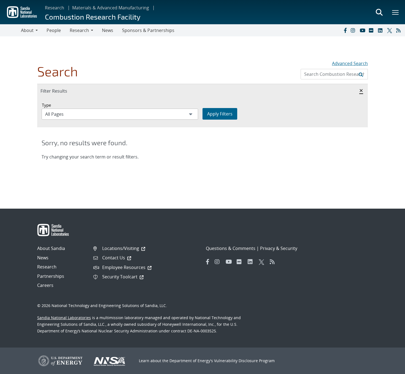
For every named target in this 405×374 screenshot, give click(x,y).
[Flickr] (372, 30)
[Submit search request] (361, 74)
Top (389, 368)
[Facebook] (345, 30)
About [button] (27, 30)
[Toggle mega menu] (396, 12)
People (54, 30)
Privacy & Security (278, 248)
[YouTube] (363, 30)
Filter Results (59, 91)
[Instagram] (354, 30)
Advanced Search (350, 63)
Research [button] (79, 30)
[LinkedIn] (381, 30)
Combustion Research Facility (93, 16)
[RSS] (399, 30)
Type (46, 105)
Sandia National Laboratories (64, 317)
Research (54, 8)
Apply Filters (220, 114)
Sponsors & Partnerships (148, 30)
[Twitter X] (390, 30)
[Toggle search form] (379, 12)
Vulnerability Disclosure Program (244, 360)
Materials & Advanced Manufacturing (110, 8)
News (107, 30)
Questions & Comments (230, 248)
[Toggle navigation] (10, 30)
